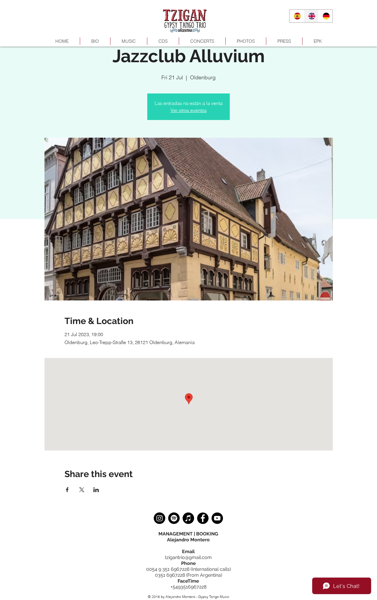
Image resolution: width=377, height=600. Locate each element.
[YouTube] (217, 518)
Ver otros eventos (189, 110)
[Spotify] (174, 518)
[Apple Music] (188, 518)
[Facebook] (203, 518)
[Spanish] (297, 16)
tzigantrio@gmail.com (188, 557)
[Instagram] (159, 518)
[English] (311, 16)
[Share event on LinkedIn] (96, 489)
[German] (325, 16)
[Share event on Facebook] (67, 489)
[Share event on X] (82, 489)
